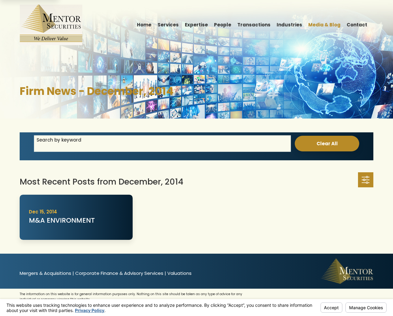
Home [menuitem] (144, 24)
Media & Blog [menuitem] (324, 24)
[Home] (51, 25)
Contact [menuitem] (357, 24)
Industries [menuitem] (289, 24)
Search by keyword (59, 140)
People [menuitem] (222, 24)
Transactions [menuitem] (253, 24)
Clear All (327, 143)
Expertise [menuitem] (196, 24)
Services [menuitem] (168, 24)
